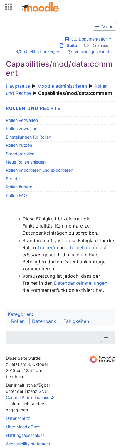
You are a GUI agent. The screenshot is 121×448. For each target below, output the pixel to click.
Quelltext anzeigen (42, 51)
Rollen (18, 321)
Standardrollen (20, 153)
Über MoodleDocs (23, 426)
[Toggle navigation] (7, 8)
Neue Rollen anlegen (26, 161)
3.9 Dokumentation (88, 38)
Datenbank (44, 321)
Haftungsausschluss (25, 435)
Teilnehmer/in (83, 247)
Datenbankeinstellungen (80, 283)
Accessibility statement (28, 443)
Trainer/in (47, 247)
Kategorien (20, 314)
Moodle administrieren (62, 86)
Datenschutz (18, 418)
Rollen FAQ (16, 195)
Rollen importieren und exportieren (39, 170)
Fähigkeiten (76, 321)
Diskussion (101, 45)
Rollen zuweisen (21, 128)
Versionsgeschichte (93, 51)
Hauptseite (18, 86)
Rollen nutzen (19, 145)
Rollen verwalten (22, 120)
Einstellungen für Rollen (28, 136)
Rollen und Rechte (33, 108)
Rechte (13, 178)
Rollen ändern (19, 186)
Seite (72, 45)
